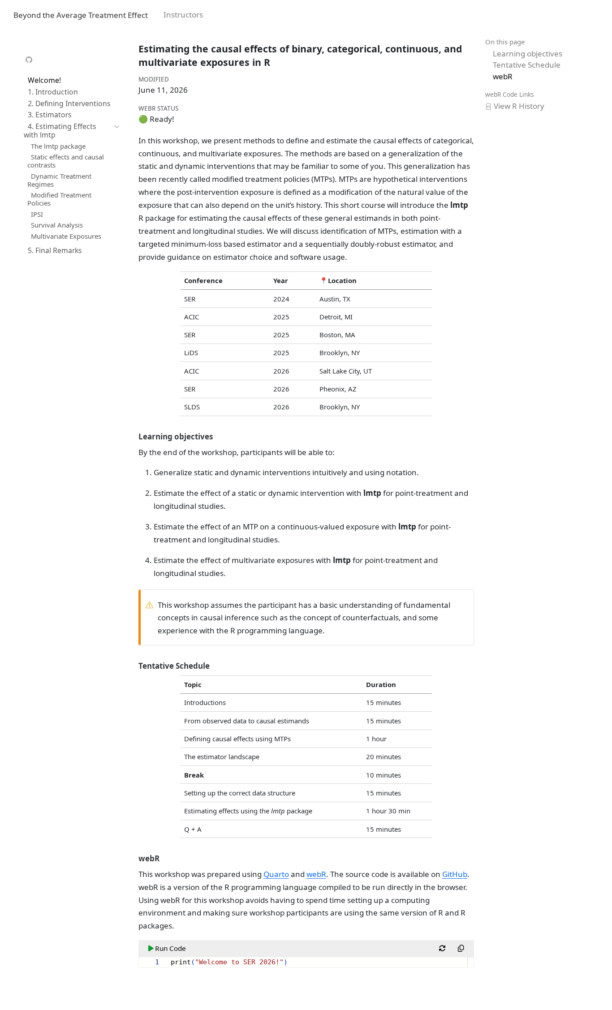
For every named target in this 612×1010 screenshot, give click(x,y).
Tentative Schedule (526, 65)
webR (503, 76)
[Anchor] (218, 436)
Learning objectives (527, 53)
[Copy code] (461, 948)
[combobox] (590, 14)
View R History (519, 106)
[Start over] (442, 948)
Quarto (276, 874)
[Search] (589, 14)
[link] (29, 60)
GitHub (454, 874)
